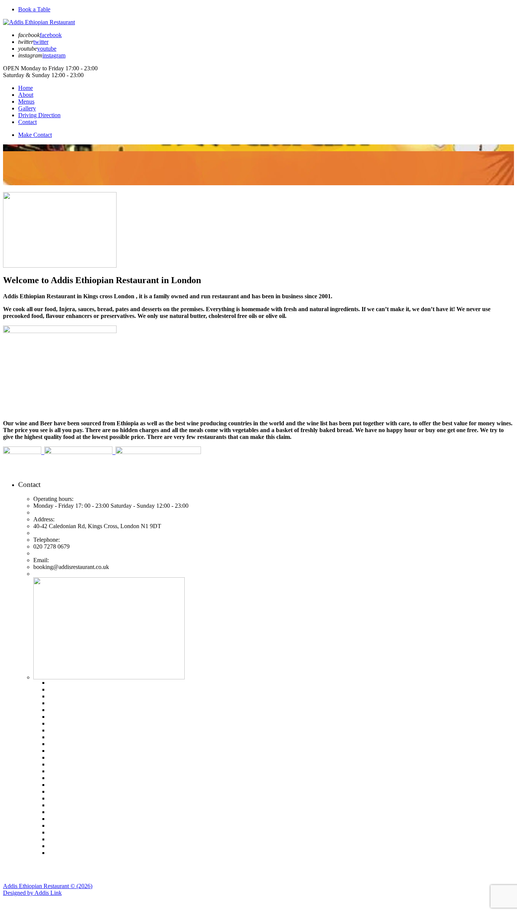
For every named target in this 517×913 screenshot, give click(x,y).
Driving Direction (39, 115)
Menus (26, 101)
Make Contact (35, 135)
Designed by (32, 893)
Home (25, 88)
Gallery (27, 108)
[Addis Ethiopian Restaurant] (39, 22)
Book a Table (34, 9)
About (25, 94)
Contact (27, 122)
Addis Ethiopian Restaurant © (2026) (47, 886)
